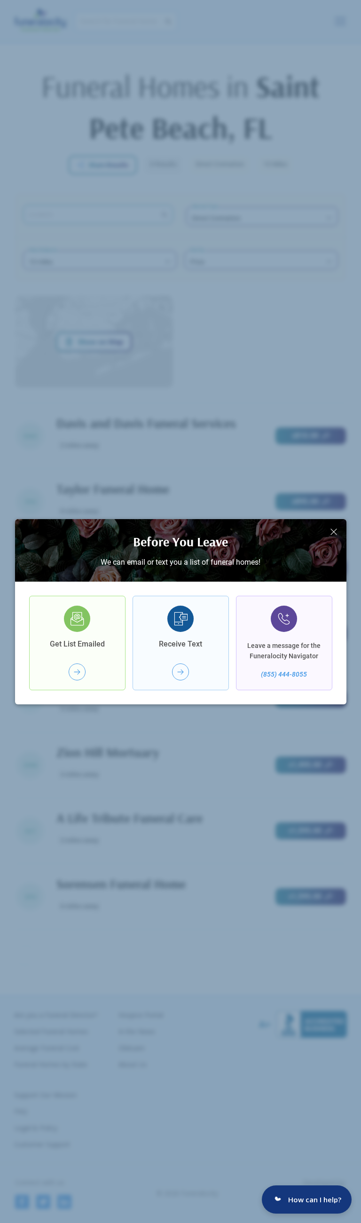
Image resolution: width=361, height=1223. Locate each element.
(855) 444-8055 (284, 674)
